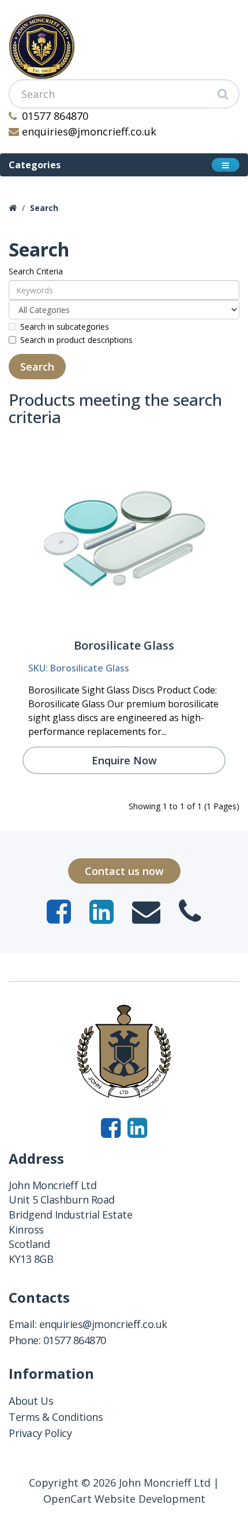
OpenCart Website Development (124, 1499)
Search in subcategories (64, 326)
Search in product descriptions (76, 339)
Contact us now (124, 871)
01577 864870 (55, 116)
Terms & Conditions (56, 1417)
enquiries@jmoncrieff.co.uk (89, 131)
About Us (31, 1401)
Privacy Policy (40, 1433)
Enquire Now (124, 760)
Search (44, 207)
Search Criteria (36, 271)
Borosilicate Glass (124, 645)
